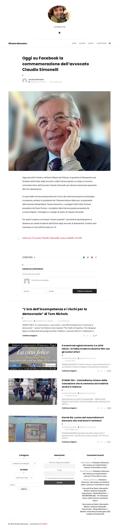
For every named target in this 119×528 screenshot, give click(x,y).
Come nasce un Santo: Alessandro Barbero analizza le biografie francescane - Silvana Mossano (95, 506)
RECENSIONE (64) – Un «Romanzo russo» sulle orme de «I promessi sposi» (95, 498)
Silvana (82, 43)
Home (74, 43)
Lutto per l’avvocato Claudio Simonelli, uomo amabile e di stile (52, 237)
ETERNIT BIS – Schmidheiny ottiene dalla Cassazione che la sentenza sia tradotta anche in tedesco (85, 383)
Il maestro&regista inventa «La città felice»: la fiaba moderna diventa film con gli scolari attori (86, 348)
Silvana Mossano (17, 43)
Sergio (91, 43)
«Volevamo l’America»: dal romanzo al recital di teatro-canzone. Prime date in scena (96, 465)
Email (59, 470)
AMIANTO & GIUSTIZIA (38, 82)
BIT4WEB (43, 524)
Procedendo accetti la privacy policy (61, 478)
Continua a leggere (29, 336)
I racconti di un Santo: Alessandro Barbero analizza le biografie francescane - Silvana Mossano (95, 490)
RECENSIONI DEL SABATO (45, 321)
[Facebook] (59, 33)
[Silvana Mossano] (59, 14)
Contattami (101, 43)
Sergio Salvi (27, 321)
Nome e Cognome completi (59, 462)
